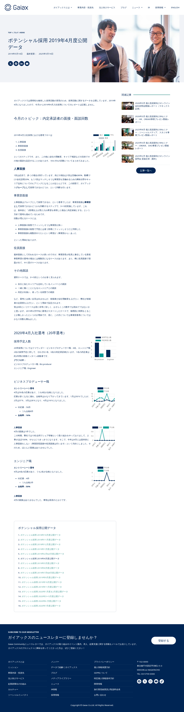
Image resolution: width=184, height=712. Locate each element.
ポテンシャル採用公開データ (37, 528)
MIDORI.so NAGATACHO (148, 669)
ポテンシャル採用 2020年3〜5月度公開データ (43, 596)
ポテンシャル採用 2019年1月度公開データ (39, 549)
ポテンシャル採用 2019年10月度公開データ (42, 582)
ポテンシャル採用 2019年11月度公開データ (42, 586)
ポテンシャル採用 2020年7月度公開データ (41, 605)
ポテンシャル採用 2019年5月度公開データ (39, 563)
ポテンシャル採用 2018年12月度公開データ (40, 544)
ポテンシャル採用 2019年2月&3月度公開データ (42, 553)
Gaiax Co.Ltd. (88, 705)
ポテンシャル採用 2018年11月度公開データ (40, 539)
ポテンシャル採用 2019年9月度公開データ (41, 577)
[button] (10, 63)
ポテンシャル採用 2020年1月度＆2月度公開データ (45, 591)
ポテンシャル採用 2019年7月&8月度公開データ (42, 572)
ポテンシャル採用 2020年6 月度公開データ (41, 601)
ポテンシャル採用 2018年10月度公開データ (40, 535)
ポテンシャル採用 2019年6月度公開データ (39, 568)
